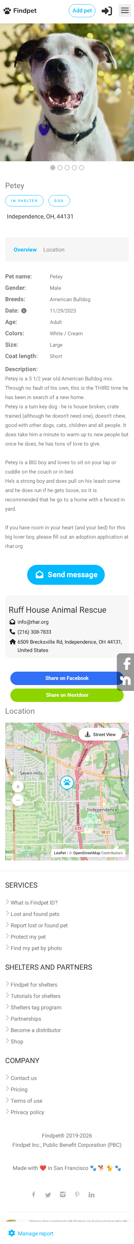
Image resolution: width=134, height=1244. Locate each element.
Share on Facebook (67, 678)
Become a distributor (36, 1030)
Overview (25, 249)
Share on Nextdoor (67, 695)
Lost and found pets (35, 914)
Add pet (82, 10)
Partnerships (26, 1019)
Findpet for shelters (34, 984)
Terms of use (26, 1101)
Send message (72, 574)
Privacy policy (27, 1112)
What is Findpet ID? (34, 902)
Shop (17, 1041)
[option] (67, 92)
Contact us (24, 1078)
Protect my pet (28, 937)
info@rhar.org (33, 622)
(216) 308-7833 (34, 632)
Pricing (19, 1089)
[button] (62, 776)
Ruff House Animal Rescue (58, 610)
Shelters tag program (36, 1007)
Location (54, 249)
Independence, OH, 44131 (40, 216)
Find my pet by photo (36, 948)
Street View (104, 734)
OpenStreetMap (86, 853)
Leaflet (60, 853)
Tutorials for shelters (35, 996)
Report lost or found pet (39, 925)
